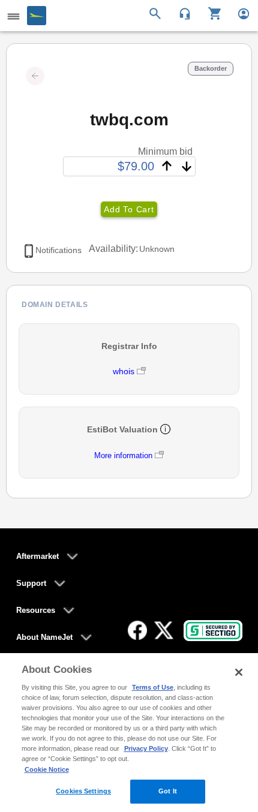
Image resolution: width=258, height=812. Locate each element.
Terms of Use (152, 687)
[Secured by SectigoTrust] (213, 630)
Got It (167, 791)
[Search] (157, 12)
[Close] (239, 672)
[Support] (181, 12)
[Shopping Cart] (210, 12)
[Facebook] (137, 630)
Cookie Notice (47, 769)
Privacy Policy (146, 748)
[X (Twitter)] (163, 630)
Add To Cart (129, 209)
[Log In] (238, 12)
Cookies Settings (83, 791)
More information (123, 455)
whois (125, 371)
